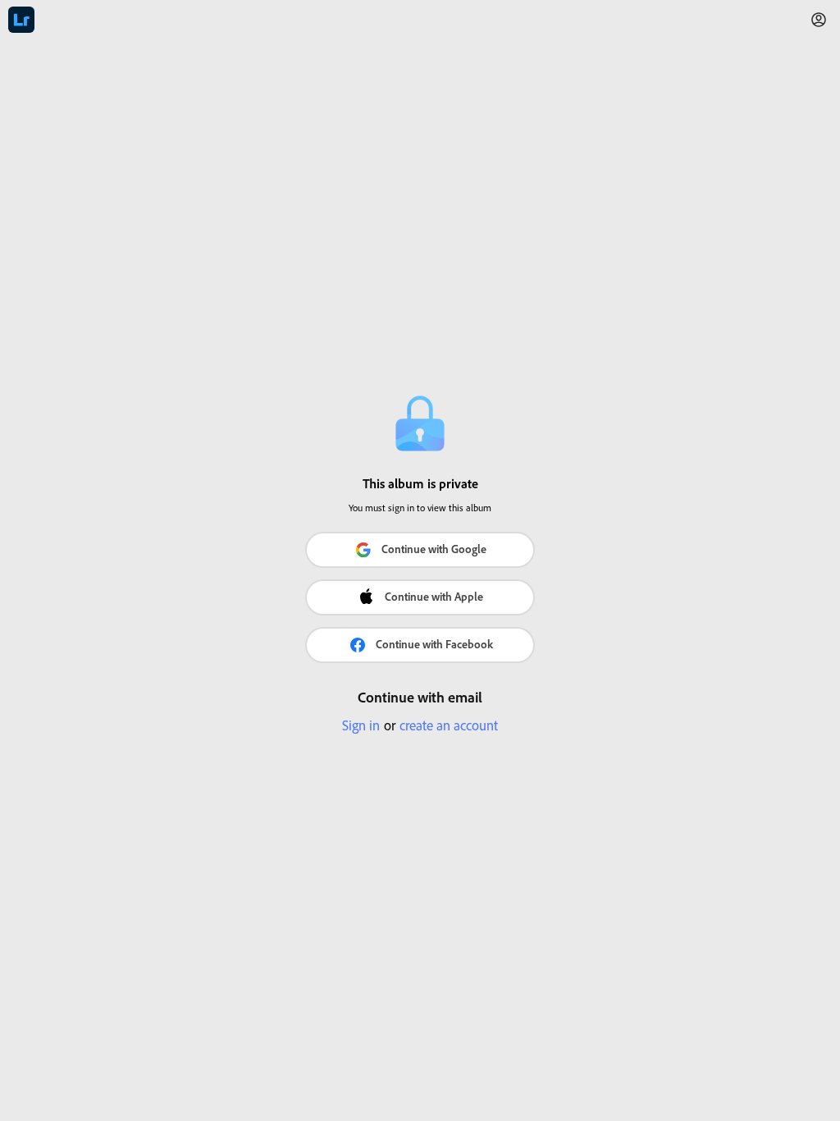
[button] (819, 20)
